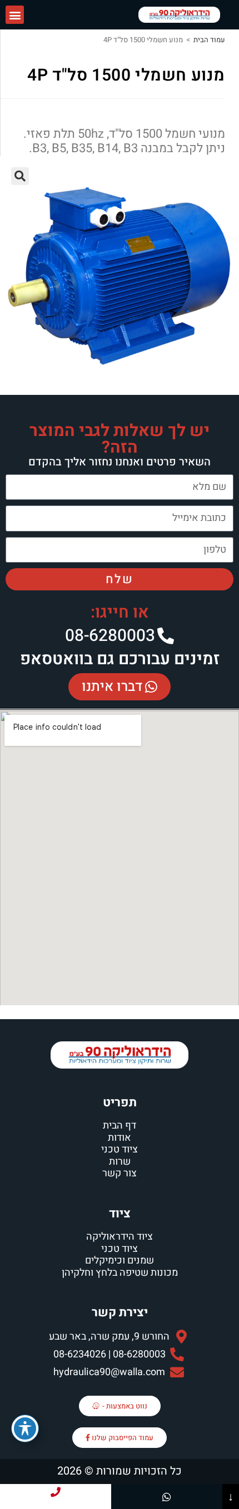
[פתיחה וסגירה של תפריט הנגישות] (25, 1428)
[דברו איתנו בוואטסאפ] (166, 1496)
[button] (15, 15)
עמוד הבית (209, 39)
